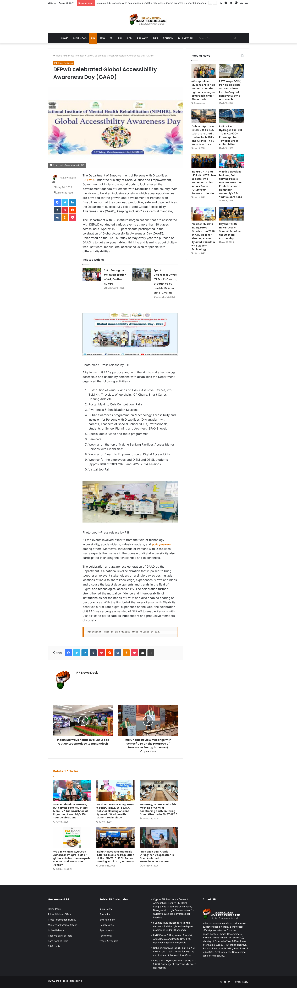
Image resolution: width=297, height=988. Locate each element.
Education (105, 914)
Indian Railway (56, 930)
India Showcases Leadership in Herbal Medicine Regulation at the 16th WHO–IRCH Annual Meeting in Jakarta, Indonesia (115, 856)
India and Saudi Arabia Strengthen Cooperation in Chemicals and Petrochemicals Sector (157, 856)
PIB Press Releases (74, 55)
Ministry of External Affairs (62, 925)
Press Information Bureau (62, 919)
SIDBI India (54, 946)
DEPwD (89, 180)
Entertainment (107, 919)
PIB (93, 38)
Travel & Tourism (109, 941)
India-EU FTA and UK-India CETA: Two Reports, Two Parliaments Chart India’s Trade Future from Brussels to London (203, 182)
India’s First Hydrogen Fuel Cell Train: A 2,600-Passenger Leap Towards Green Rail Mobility (231, 135)
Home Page (54, 909)
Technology (106, 935)
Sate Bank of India (58, 941)
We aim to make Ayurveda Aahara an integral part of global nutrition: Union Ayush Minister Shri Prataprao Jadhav (71, 858)
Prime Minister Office (59, 914)
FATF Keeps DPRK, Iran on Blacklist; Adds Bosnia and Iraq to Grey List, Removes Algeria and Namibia (230, 90)
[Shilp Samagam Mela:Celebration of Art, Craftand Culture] (91, 274)
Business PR (185, 38)
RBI (120, 38)
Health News (107, 925)
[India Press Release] (148, 19)
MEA (155, 38)
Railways (142, 38)
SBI (111, 38)
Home (64, 38)
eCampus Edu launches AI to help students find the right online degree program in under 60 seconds (203, 90)
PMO (102, 38)
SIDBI (129, 38)
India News (79, 38)
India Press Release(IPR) (69, 980)
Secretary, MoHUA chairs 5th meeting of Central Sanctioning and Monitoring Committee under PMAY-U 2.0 (158, 809)
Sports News (107, 930)
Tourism (168, 38)
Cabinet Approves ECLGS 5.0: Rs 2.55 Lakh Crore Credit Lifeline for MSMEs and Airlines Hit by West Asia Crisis (202, 135)
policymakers (161, 544)
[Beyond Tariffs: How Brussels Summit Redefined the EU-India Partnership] (231, 214)
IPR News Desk (67, 177)
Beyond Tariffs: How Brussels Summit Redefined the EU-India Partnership (230, 231)
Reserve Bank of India (60, 935)
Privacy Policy (241, 981)
